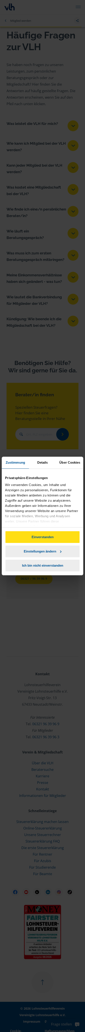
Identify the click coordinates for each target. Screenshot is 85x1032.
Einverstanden (43, 537)
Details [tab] (42, 462)
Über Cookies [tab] (69, 462)
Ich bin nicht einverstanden (42, 565)
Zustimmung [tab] (15, 462)
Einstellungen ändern (40, 551)
